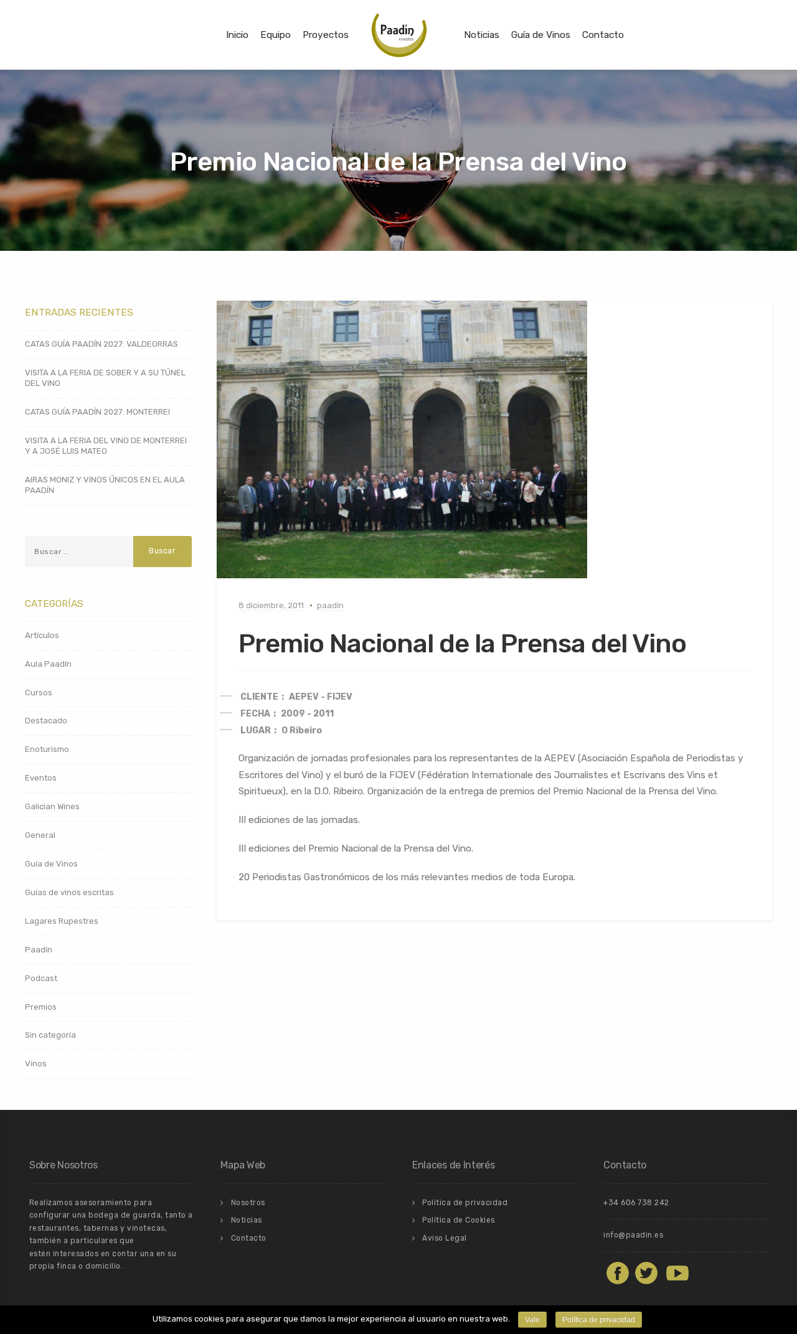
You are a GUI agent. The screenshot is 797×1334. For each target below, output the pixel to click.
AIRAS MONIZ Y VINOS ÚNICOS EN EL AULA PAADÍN (105, 485)
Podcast (41, 978)
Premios (41, 1007)
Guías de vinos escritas (69, 892)
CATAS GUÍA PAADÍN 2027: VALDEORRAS (101, 344)
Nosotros (248, 1202)
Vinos (36, 1063)
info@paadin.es (633, 1235)
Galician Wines (52, 806)
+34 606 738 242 (636, 1202)
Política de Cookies (458, 1220)
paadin (330, 605)
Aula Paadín (48, 664)
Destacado (46, 720)
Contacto (603, 34)
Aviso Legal (444, 1238)
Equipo (275, 34)
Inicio (237, 34)
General (40, 835)
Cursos (38, 692)
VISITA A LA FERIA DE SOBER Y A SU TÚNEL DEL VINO (105, 378)
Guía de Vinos (540, 34)
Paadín (38, 949)
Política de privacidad (464, 1202)
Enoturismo (47, 749)
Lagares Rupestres (61, 921)
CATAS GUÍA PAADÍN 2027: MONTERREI (97, 411)
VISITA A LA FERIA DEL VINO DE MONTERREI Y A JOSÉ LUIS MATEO (106, 446)
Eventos (41, 777)
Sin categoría (50, 1035)
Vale (532, 1319)
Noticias (481, 34)
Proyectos (326, 34)
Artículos (42, 635)
